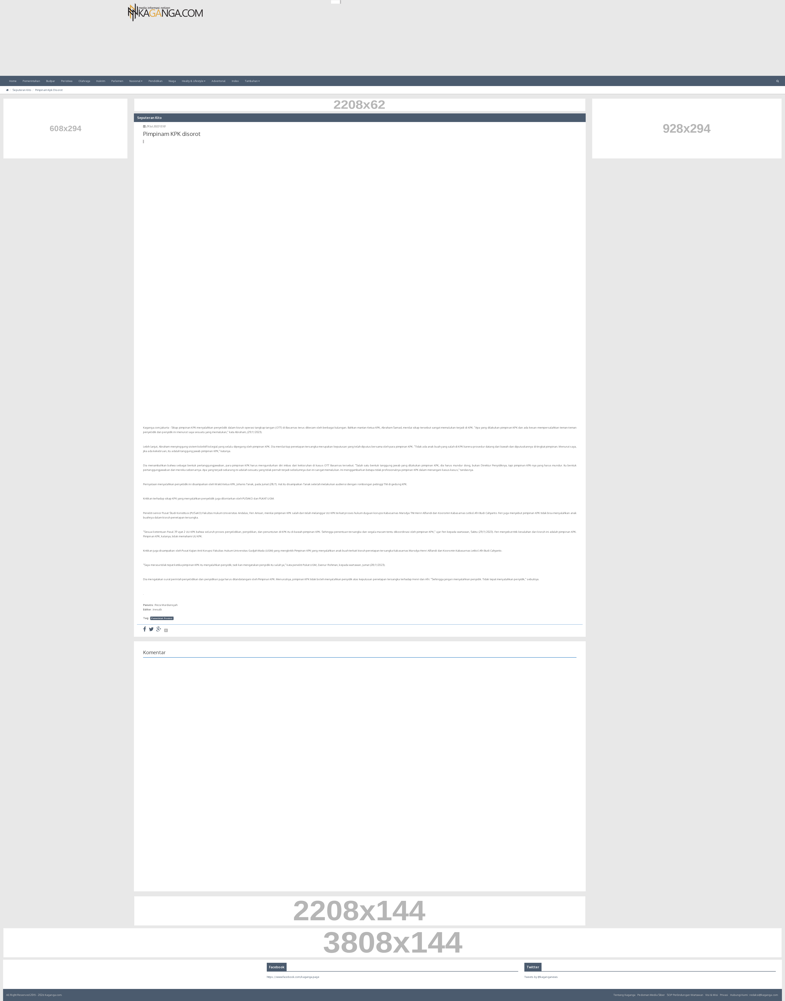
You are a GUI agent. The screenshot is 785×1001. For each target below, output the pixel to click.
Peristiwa (66, 81)
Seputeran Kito (21, 90)
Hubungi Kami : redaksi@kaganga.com (754, 995)
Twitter (533, 967)
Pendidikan (156, 81)
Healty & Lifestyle (193, 81)
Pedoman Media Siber (651, 995)
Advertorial (218, 81)
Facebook (276, 967)
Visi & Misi (711, 995)
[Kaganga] (165, 12)
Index (235, 81)
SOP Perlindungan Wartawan (685, 995)
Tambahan (251, 81)
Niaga (172, 81)
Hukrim (100, 81)
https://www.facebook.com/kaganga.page (293, 977)
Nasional (134, 81)
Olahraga (84, 81)
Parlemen (117, 81)
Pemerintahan (31, 81)
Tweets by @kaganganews (541, 977)
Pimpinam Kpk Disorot (49, 90)
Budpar (50, 81)
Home (13, 81)
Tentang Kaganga (624, 995)
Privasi (724, 995)
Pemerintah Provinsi (161, 618)
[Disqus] (359, 720)
